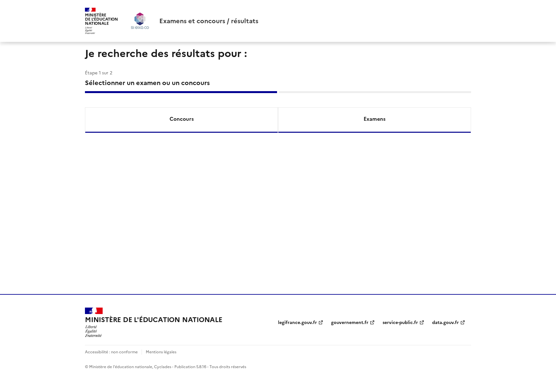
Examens (374, 119)
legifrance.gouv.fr (297, 322)
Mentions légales (161, 352)
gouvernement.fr (349, 322)
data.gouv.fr (445, 322)
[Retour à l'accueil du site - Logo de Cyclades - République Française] (140, 21)
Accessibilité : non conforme (111, 352)
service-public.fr (400, 322)
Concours (182, 119)
